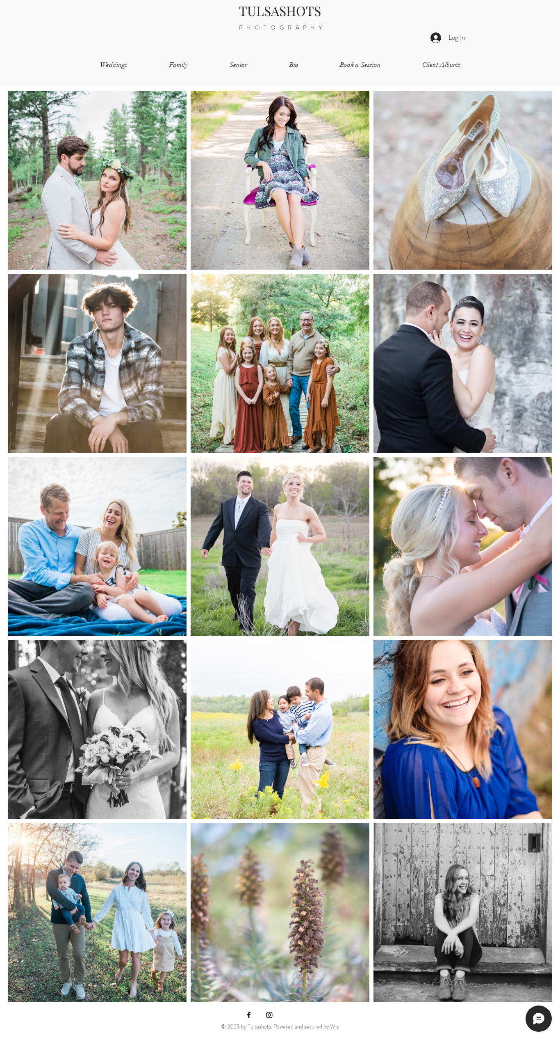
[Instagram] (269, 1015)
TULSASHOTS (280, 10)
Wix (334, 1026)
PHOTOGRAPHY (280, 27)
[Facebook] (249, 1015)
